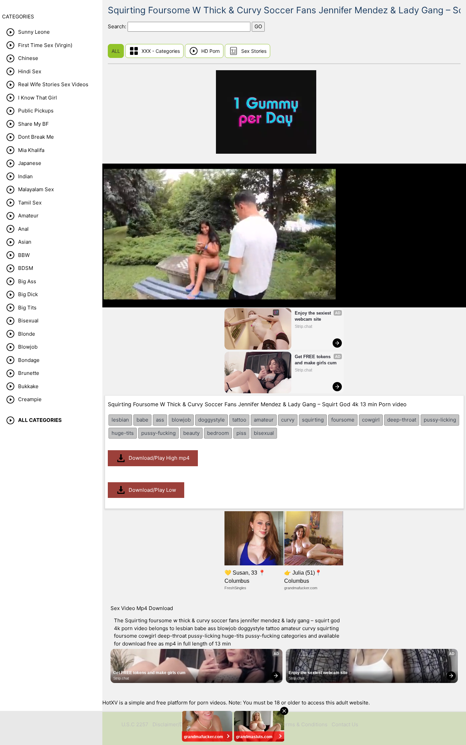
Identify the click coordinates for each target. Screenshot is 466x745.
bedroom (218, 433)
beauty (191, 433)
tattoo (239, 419)
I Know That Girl (37, 97)
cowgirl (371, 419)
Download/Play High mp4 (159, 458)
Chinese (28, 58)
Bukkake (28, 386)
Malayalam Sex (36, 189)
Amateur (28, 215)
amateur (264, 419)
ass (160, 419)
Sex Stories (253, 51)
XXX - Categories (161, 51)
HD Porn (210, 51)
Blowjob (28, 347)
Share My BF (33, 124)
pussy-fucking (158, 433)
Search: (118, 26)
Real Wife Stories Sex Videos (53, 84)
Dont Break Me (36, 137)
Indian (25, 176)
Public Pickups (36, 110)
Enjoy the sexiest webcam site (313, 316)
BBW (24, 255)
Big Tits (27, 307)
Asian (24, 242)
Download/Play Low (152, 490)
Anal (23, 229)
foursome (342, 419)
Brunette (28, 373)
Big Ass (27, 281)
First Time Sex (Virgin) (45, 45)
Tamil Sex (30, 202)
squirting (313, 419)
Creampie (30, 399)
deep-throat (401, 419)
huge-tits (123, 433)
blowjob (181, 419)
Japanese (29, 163)
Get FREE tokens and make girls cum (316, 359)
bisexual (264, 433)
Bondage (29, 360)
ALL (116, 51)
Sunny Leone (34, 32)
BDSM (25, 268)
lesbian (120, 419)
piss (241, 433)
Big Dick (28, 294)
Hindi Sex (29, 71)
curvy (287, 419)
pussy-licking (440, 419)
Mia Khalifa (31, 150)
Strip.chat (303, 326)
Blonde (26, 334)
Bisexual (28, 320)
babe (142, 419)
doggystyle (211, 419)
